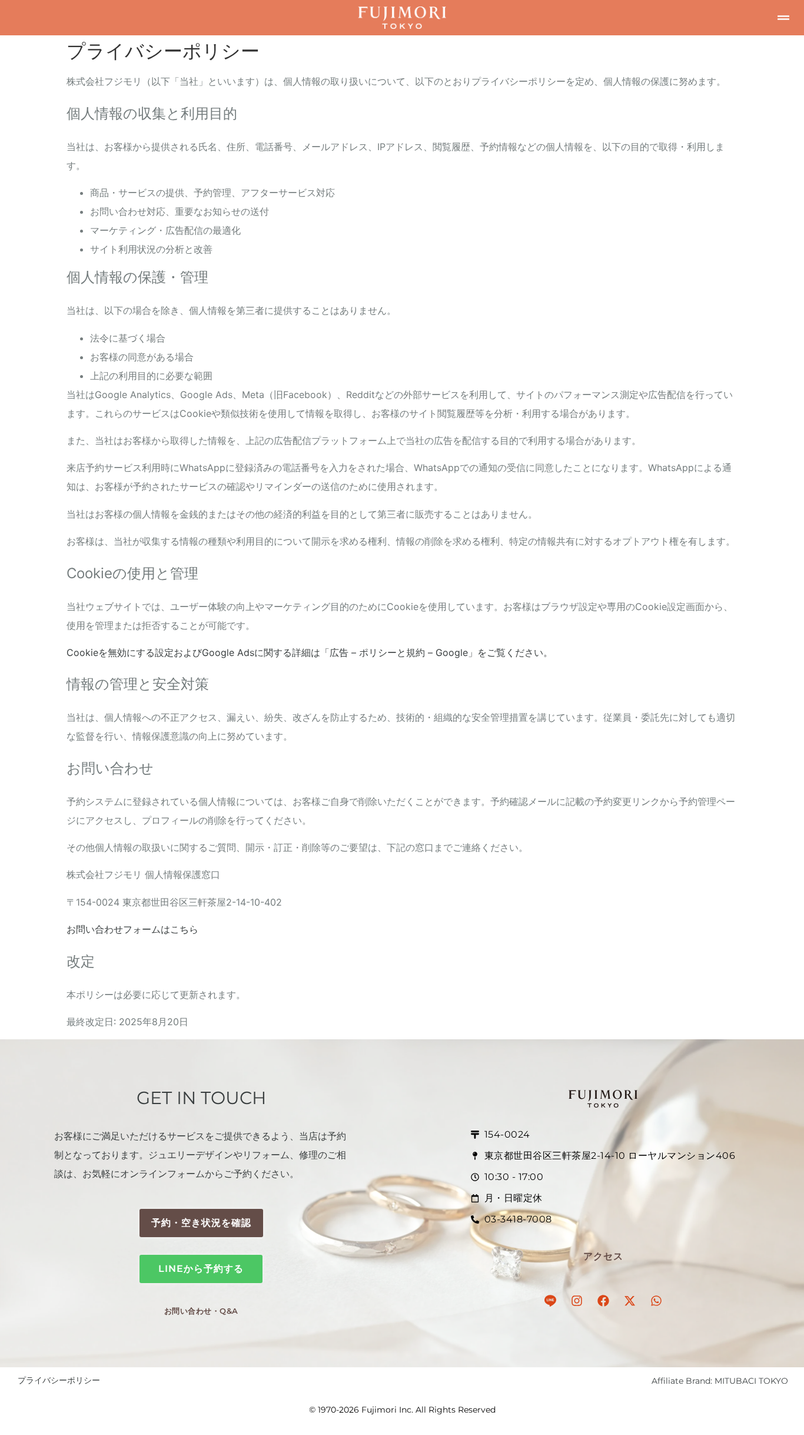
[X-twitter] (630, 1301)
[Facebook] (603, 1301)
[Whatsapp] (656, 1301)
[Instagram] (577, 1301)
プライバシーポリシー (59, 1380)
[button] (783, 17)
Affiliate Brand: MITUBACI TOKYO (720, 1381)
